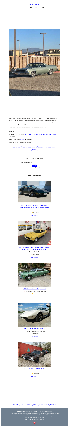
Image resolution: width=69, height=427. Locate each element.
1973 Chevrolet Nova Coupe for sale (34, 289)
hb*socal (22, 139)
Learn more (42, 417)
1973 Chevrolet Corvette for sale (34, 328)
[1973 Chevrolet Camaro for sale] (34, 366)
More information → (35, 215)
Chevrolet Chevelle (43, 404)
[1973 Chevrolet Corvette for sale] (34, 326)
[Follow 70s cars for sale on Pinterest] (34, 423)
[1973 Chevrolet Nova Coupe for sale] (34, 286)
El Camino (34, 149)
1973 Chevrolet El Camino (29, 147)
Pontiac (28, 404)
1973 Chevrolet (16, 147)
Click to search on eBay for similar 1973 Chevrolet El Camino (40, 134)
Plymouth (52, 404)
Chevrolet (40, 147)
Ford (22, 404)
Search (34, 165)
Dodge (34, 404)
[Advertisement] (34, 19)
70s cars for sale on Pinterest (38, 419)
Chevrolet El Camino (50, 147)
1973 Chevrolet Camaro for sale (34, 368)
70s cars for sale (34, 4)
